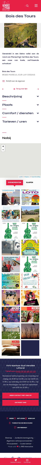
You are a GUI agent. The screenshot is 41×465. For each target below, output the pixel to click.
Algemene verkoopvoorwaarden (19, 441)
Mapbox (27, 177)
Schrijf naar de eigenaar (15, 81)
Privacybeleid (12, 444)
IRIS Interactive (27, 447)
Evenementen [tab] (14, 182)
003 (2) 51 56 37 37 (26, 371)
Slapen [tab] (29, 182)
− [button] (3, 149)
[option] (20, 35)
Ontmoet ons (20, 402)
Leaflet (21, 177)
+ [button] (3, 146)
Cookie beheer (26, 444)
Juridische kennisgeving (24, 438)
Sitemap (8, 438)
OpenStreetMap (36, 177)
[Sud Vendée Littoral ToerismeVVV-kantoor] (6, 6)
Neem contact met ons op (21, 395)
